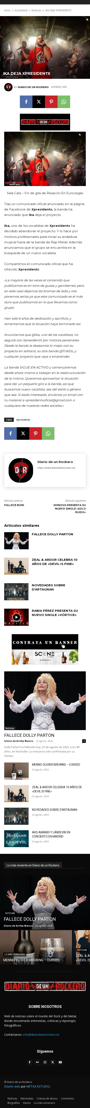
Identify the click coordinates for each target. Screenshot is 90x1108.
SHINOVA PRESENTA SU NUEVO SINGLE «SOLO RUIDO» (69, 509)
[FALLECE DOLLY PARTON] (16, 540)
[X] (38, 102)
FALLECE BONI (14, 505)
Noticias (36, 10)
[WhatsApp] (64, 102)
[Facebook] (26, 102)
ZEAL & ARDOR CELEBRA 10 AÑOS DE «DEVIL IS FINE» (54, 562)
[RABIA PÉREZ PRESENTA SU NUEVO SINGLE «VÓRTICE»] (16, 617)
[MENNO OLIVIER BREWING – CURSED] (16, 771)
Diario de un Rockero (33, 87)
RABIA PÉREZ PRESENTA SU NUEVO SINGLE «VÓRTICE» (55, 613)
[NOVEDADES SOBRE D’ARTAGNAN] (16, 591)
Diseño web (12, 1086)
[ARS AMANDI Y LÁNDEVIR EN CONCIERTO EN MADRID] (16, 838)
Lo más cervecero (15, 954)
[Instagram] (45, 1062)
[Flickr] (37, 1062)
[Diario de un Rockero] (9, 87)
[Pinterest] (51, 102)
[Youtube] (60, 1062)
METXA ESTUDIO (38, 1086)
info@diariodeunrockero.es (41, 1035)
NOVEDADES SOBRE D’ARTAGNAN (48, 587)
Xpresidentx (23, 419)
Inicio (7, 10)
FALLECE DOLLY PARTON (52, 534)
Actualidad (21, 10)
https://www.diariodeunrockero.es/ (56, 467)
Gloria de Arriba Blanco (18, 740)
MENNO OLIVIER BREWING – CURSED (56, 764)
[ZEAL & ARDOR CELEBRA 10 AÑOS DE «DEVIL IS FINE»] (16, 566)
